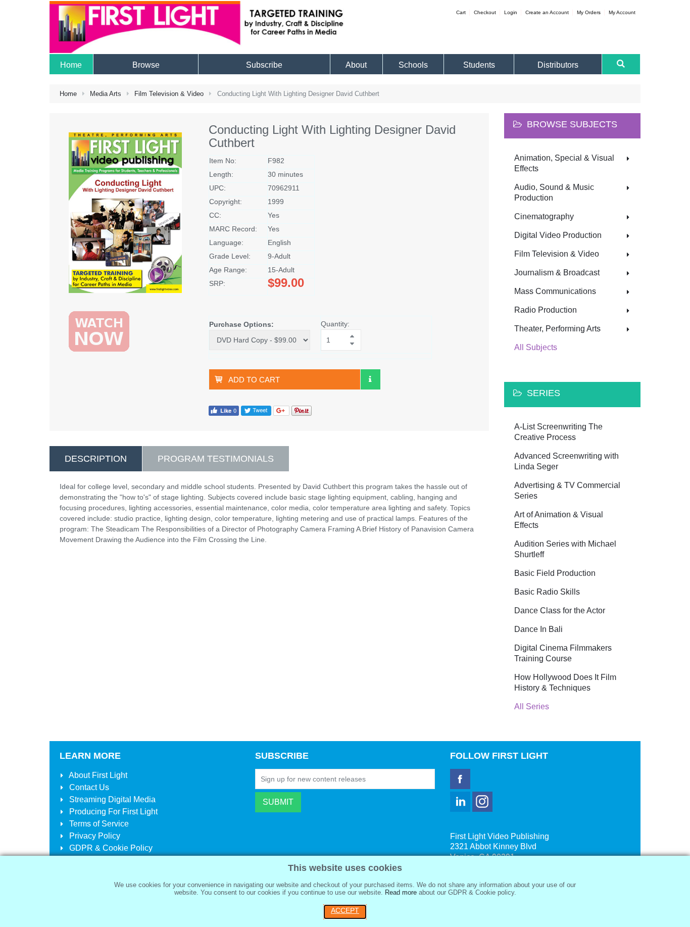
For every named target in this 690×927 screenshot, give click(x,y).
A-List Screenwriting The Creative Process (558, 432)
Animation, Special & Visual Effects (564, 163)
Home (68, 93)
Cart (461, 12)
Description (96, 459)
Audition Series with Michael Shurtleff (565, 549)
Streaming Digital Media (111, 799)
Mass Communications (555, 291)
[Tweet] (256, 410)
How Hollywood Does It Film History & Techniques (565, 682)
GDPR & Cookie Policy (110, 848)
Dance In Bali (538, 629)
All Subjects (535, 347)
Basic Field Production (555, 573)
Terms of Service (98, 823)
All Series (531, 706)
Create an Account (547, 12)
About (97, 775)
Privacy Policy (93, 836)
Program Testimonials (216, 459)
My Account (622, 12)
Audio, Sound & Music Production (554, 192)
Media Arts (105, 93)
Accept (345, 910)
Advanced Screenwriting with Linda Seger (566, 461)
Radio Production (545, 310)
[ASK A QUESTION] (370, 379)
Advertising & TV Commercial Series (567, 490)
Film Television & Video (169, 93)
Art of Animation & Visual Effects (558, 519)
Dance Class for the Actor (559, 610)
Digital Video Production (558, 235)
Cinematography (544, 216)
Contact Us (88, 787)
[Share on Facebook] (224, 410)
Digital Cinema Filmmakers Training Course (563, 653)
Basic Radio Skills (547, 592)
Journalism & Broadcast (557, 272)
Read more (401, 892)
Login (510, 12)
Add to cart (254, 379)
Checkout (485, 12)
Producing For (112, 811)
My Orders (589, 12)
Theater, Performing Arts (557, 328)
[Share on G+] (281, 410)
